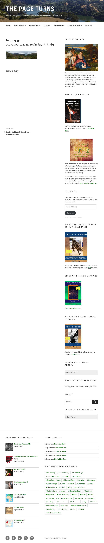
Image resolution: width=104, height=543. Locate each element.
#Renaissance (90, 498)
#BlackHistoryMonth (53, 480)
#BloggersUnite (68, 480)
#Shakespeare (74, 502)
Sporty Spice (58, 25)
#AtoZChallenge (77, 473)
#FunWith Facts (51, 491)
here (89, 268)
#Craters (70, 484)
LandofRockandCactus (53, 513)
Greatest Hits (33, 25)
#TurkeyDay (62, 509)
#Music (82, 494)
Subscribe (70, 213)
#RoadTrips (50, 502)
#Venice (72, 509)
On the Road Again (74, 25)
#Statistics (64, 505)
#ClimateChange (51, 484)
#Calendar (80, 480)
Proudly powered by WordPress (55, 538)
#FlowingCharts (51, 487)
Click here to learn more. (73, 308)
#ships (84, 502)
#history (62, 491)
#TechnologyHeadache (78, 505)
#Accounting (50, 473)
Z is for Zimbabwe (60, 451)
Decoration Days (59, 444)
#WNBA (81, 509)
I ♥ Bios (46, 25)
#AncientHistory (63, 473)
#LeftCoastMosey (63, 494)
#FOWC (62, 487)
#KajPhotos (50, 494)
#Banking (65, 476)
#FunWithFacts (79, 487)
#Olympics (79, 498)
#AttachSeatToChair (53, 476)
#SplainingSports (52, 505)
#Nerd (90, 494)
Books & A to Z (19, 25)
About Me (88, 25)
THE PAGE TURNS (30, 8)
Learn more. (75, 354)
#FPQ (70, 487)
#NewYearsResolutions (64, 498)
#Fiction (90, 484)
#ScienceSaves (62, 502)
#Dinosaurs (81, 484)
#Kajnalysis (87, 491)
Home (8, 25)
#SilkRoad (93, 502)
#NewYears (50, 498)
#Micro (74, 494)
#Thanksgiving (51, 509)
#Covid (62, 484)
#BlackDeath (76, 476)
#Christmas (91, 480)
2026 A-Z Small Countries (88, 183)
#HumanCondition (74, 491)
